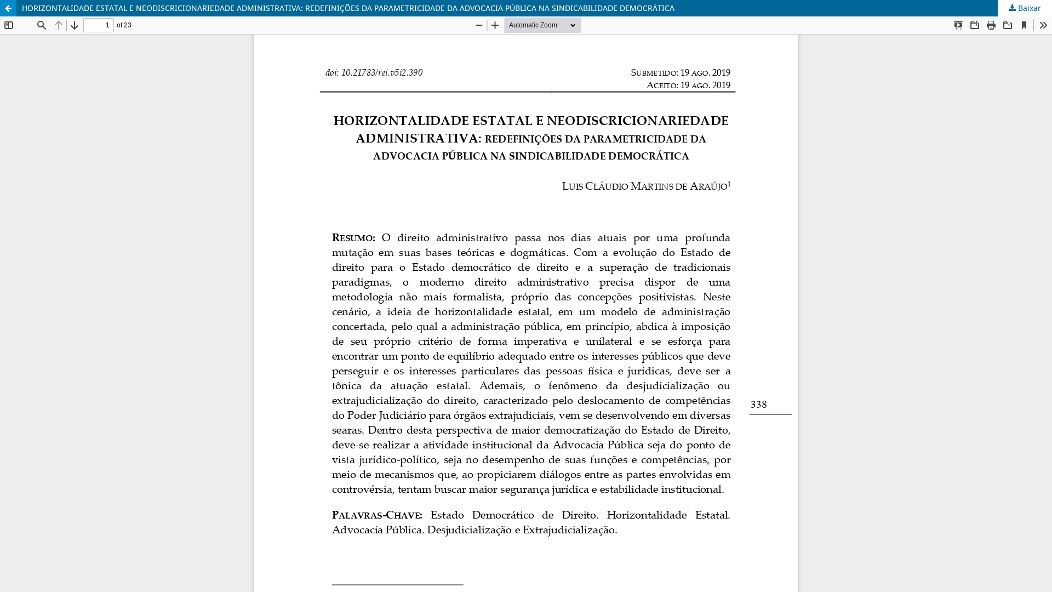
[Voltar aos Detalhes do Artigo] (8, 8)
